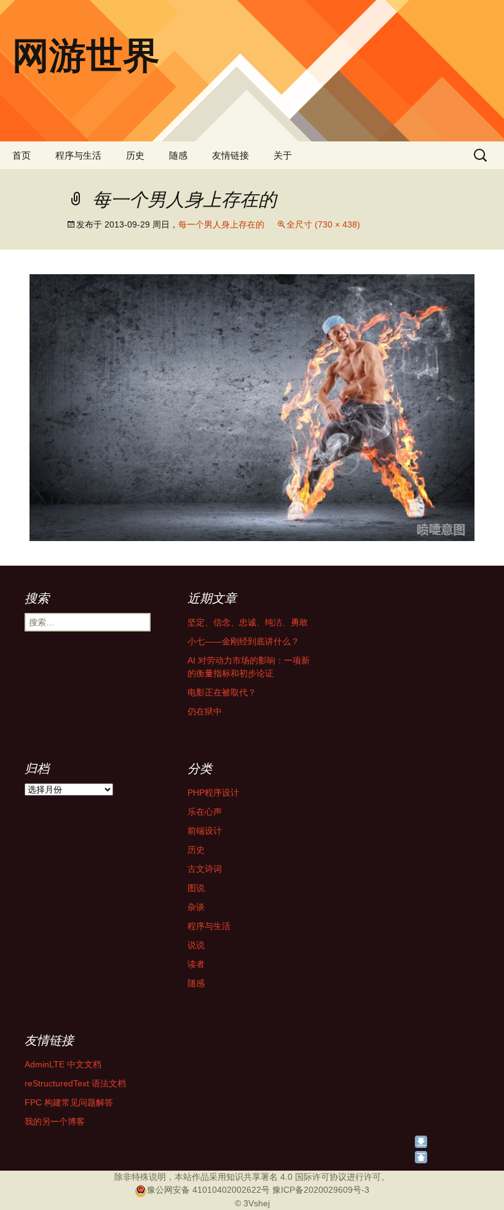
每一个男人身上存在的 (221, 224)
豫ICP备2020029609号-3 (320, 1190)
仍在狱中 (204, 711)
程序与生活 (78, 155)
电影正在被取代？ (221, 692)
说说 (196, 945)
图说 (196, 888)
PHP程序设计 (213, 792)
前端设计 (204, 831)
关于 (283, 155)
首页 (21, 155)
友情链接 (230, 155)
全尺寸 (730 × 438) (323, 224)
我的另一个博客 (55, 1121)
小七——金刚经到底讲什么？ (243, 641)
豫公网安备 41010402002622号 (208, 1190)
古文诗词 (204, 869)
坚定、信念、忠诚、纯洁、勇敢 (247, 622)
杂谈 (196, 907)
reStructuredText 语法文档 (75, 1083)
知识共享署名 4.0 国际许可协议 (286, 1177)
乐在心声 (204, 812)
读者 (196, 964)
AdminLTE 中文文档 (63, 1064)
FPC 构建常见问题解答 (69, 1102)
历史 (135, 155)
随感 (178, 155)
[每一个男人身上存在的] (252, 406)
